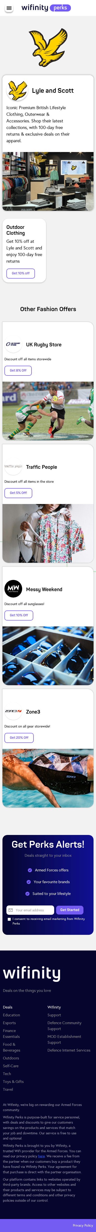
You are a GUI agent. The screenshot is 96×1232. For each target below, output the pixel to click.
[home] (45, 8)
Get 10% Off (19, 615)
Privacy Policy (83, 1225)
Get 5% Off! (18, 493)
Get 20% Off (19, 738)
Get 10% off (21, 273)
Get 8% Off (18, 370)
